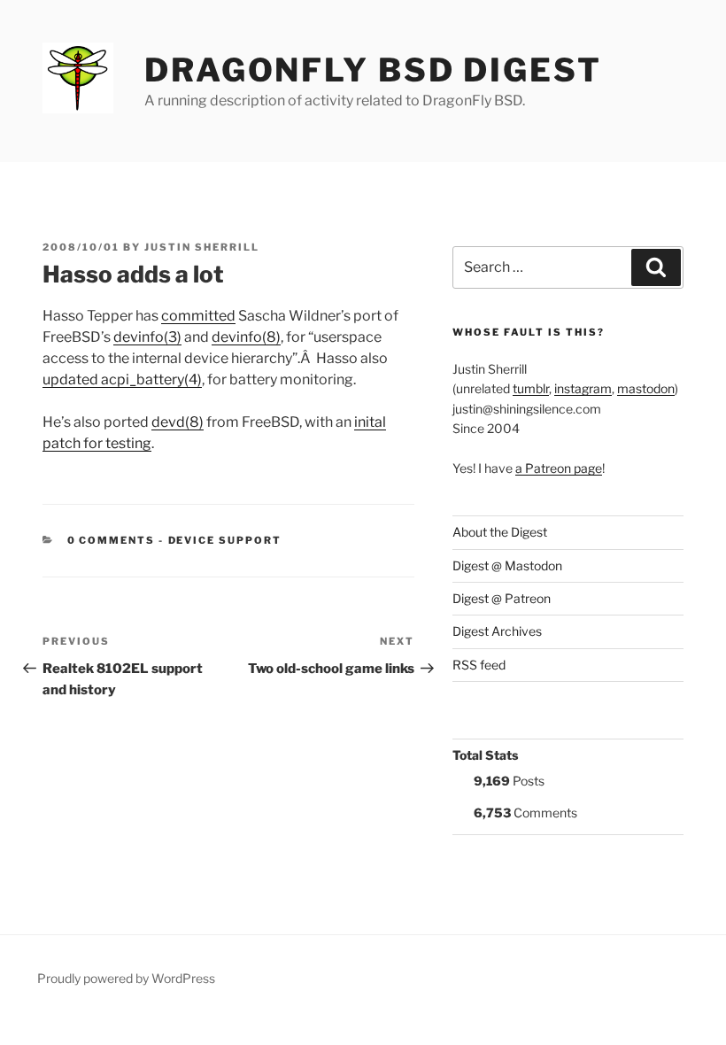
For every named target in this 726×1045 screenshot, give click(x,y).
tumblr (531, 388)
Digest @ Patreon (501, 598)
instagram (583, 388)
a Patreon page (558, 468)
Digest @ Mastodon (507, 565)
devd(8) (177, 422)
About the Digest (499, 531)
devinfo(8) (246, 337)
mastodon (646, 388)
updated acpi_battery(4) (122, 379)
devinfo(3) (147, 337)
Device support (225, 540)
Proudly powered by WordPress (126, 978)
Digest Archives (497, 631)
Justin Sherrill (201, 247)
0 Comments (111, 540)
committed (198, 315)
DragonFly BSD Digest (373, 69)
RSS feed (479, 664)
